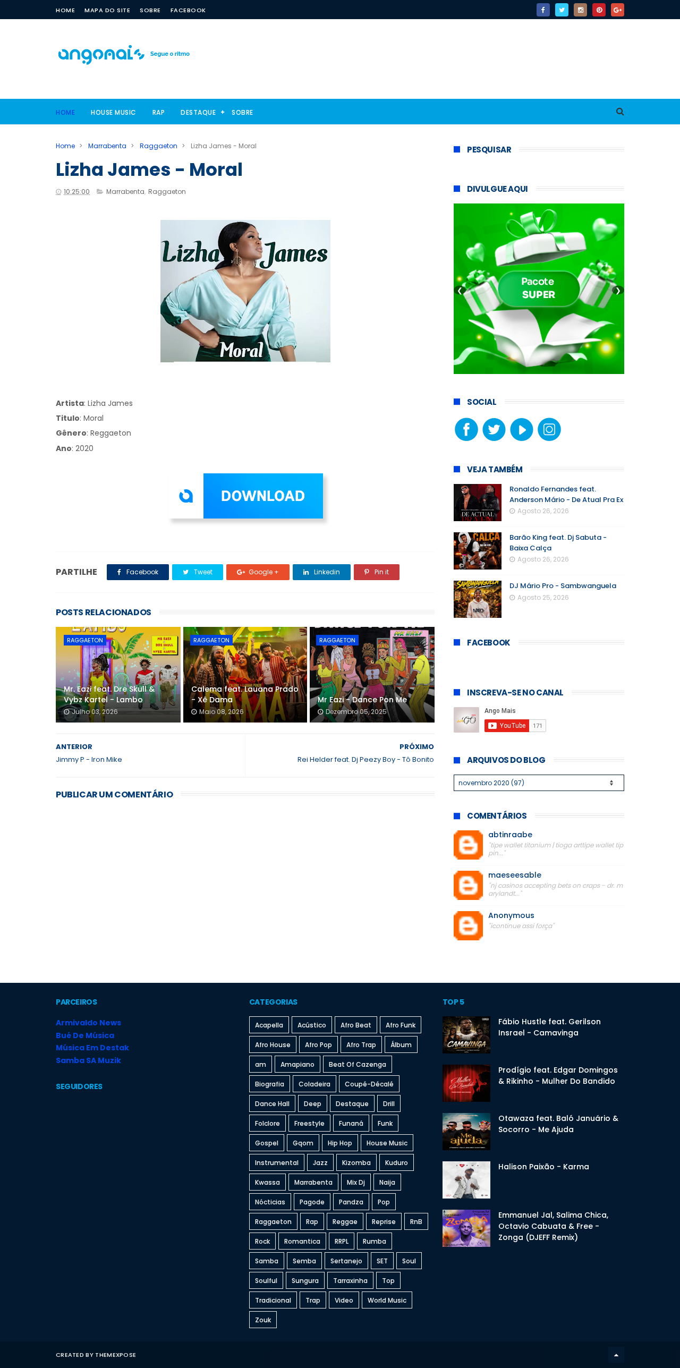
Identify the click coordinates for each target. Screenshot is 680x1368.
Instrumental (277, 1162)
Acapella (269, 1025)
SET (382, 1260)
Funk (385, 1123)
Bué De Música (85, 1035)
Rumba (374, 1241)
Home (65, 10)
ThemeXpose (115, 1354)
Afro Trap (361, 1044)
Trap (312, 1300)
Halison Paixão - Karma (543, 1166)
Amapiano (297, 1064)
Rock (262, 1241)
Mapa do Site (107, 10)
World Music (387, 1300)
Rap (158, 112)
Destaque (198, 112)
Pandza (351, 1201)
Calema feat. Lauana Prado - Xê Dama (245, 694)
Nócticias (270, 1201)
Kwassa (267, 1182)
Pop (384, 1201)
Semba (304, 1260)
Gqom (303, 1143)
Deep (312, 1103)
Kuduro (396, 1162)
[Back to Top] (616, 1355)
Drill (389, 1103)
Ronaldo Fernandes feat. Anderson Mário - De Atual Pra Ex (566, 494)
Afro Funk (400, 1025)
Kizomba (356, 1162)
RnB (416, 1221)
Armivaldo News (88, 1022)
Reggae (345, 1221)
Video (344, 1300)
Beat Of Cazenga (357, 1064)
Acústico (312, 1025)
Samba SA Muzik (88, 1060)
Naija (387, 1182)
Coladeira (314, 1084)
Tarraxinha (350, 1280)
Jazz (320, 1162)
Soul (409, 1260)
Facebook (188, 10)
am (260, 1064)
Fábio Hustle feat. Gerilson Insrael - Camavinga (549, 1027)
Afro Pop (318, 1044)
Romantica (302, 1241)
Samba (266, 1260)
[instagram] (580, 9)
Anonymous (511, 915)
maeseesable (514, 875)
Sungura (305, 1280)
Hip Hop (340, 1143)
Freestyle (309, 1123)
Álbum (401, 1044)
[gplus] (617, 9)
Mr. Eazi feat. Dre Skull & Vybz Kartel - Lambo (109, 694)
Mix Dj (356, 1182)
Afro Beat (356, 1025)
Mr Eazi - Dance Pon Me (362, 699)
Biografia (269, 1084)
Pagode (312, 1201)
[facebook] (543, 9)
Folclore (267, 1123)
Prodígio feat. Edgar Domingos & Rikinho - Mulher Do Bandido (558, 1075)
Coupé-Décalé (369, 1084)
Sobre (150, 10)
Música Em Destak (92, 1047)
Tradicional (273, 1300)
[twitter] (561, 9)
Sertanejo (346, 1260)
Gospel (266, 1143)
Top (388, 1280)
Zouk (263, 1319)
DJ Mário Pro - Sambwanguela (562, 586)
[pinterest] (599, 9)
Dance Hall (272, 1103)
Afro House (273, 1044)
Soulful (266, 1280)
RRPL (341, 1241)
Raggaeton (158, 145)
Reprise (384, 1221)
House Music (114, 112)
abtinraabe (510, 834)
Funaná (351, 1123)
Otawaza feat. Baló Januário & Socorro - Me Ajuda (558, 1124)
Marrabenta (107, 145)
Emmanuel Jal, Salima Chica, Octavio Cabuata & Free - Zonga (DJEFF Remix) (553, 1226)
